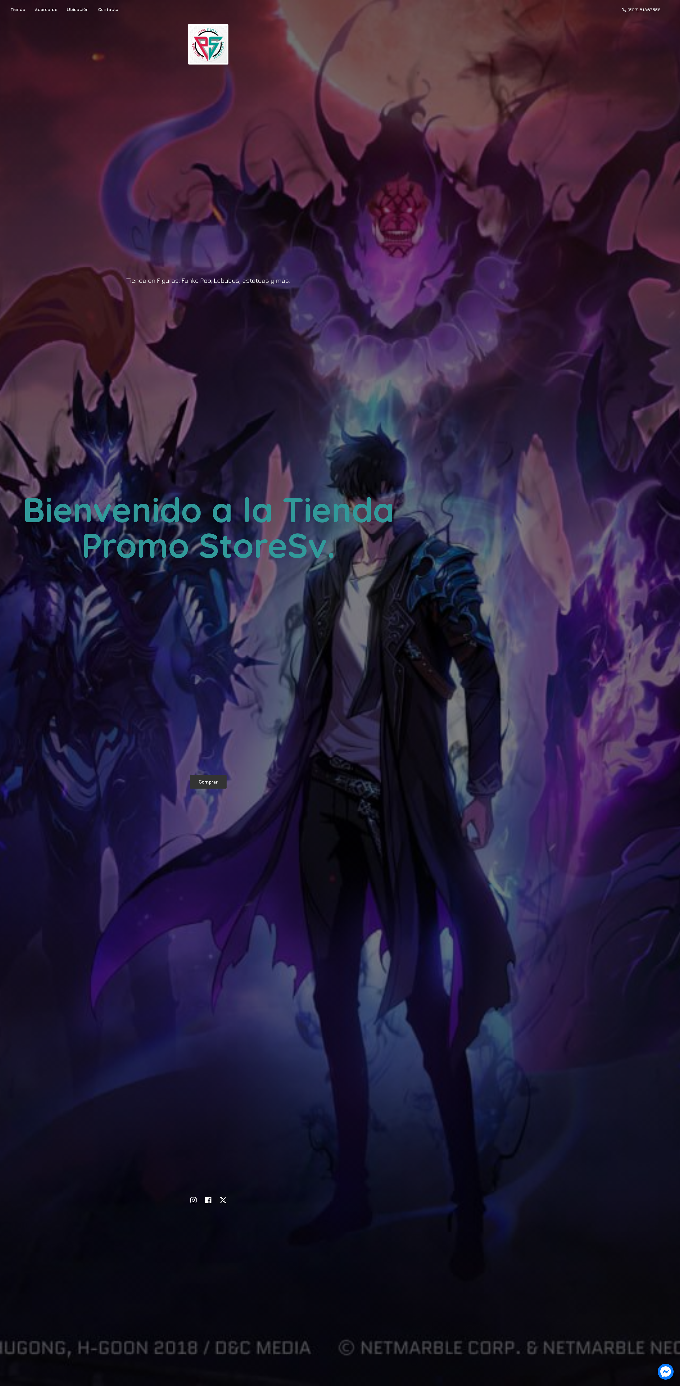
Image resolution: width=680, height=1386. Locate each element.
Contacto (108, 9)
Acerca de (46, 9)
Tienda (18, 9)
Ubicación (78, 9)
